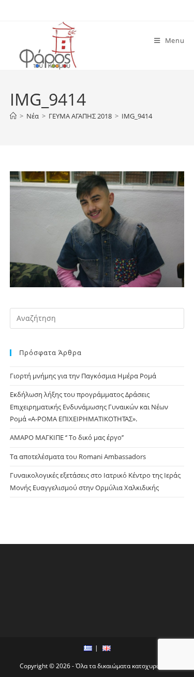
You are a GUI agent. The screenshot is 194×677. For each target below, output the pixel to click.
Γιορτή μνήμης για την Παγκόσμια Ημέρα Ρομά (83, 375)
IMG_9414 (137, 116)
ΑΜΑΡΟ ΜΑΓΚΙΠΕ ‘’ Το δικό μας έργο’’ (67, 437)
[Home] (13, 116)
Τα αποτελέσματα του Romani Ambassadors (78, 456)
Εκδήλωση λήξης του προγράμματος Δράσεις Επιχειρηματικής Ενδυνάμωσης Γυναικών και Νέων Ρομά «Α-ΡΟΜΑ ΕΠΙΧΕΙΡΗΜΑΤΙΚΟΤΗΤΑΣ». (89, 406)
